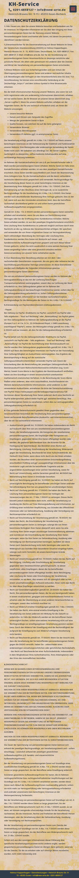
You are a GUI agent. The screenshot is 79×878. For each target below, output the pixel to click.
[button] (73, 9)
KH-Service (24, 4)
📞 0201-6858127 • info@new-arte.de (37, 10)
